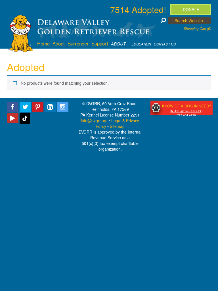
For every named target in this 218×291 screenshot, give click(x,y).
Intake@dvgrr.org (185, 111)
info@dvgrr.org (94, 120)
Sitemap (117, 126)
